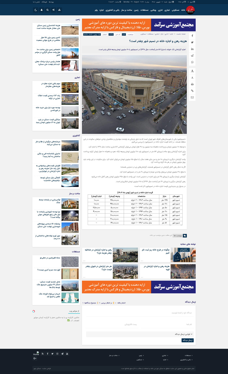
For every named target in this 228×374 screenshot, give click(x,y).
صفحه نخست (181, 34)
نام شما (189, 324)
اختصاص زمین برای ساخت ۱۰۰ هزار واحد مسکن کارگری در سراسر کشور (47, 52)
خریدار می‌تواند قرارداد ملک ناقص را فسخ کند (49, 295)
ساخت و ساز (126, 10)
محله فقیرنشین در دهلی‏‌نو (50, 257)
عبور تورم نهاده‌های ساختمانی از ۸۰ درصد (47, 237)
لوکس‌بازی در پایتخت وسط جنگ (49, 201)
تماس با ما (36, 2)
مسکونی (175, 10)
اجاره (101, 10)
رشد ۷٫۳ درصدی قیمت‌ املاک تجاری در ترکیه (49, 97)
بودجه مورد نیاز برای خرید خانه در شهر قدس (48, 109)
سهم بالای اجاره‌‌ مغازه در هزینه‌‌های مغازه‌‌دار (50, 85)
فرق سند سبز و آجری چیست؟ (48, 269)
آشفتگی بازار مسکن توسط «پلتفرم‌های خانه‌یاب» (50, 179)
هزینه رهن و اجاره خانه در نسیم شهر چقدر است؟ (158, 41)
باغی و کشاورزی (112, 10)
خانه (183, 10)
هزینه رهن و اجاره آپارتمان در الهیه (156, 268)
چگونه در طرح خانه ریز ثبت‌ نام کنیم (155, 251)
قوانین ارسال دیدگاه (182, 334)
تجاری (167, 10)
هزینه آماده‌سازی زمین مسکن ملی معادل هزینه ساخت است (48, 27)
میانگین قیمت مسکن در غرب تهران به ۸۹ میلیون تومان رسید (48, 121)
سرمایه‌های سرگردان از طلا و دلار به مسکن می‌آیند (48, 143)
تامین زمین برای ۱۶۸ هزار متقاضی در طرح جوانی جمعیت (48, 39)
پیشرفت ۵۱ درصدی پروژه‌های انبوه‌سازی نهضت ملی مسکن (48, 225)
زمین (136, 10)
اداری (160, 10)
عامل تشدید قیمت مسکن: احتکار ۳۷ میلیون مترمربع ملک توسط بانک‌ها (48, 284)
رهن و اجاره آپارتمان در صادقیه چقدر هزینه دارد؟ (98, 251)
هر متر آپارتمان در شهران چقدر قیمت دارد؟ (99, 268)
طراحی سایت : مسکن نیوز (42, 368)
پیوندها (51, 2)
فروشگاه (44, 2)
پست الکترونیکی (131, 324)
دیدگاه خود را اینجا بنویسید (182, 313)
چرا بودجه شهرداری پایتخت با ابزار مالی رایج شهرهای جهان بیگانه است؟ (48, 214)
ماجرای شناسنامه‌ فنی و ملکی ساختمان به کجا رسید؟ (48, 155)
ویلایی (153, 10)
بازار (162, 34)
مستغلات (144, 10)
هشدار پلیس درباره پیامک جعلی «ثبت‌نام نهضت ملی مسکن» (47, 63)
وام (96, 10)
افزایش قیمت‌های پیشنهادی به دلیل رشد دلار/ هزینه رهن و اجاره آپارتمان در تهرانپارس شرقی (48, 169)
